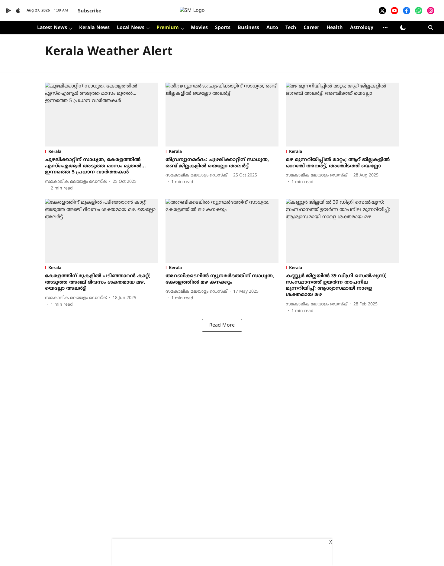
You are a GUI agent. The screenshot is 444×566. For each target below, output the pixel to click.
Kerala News (94, 28)
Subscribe (89, 11)
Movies (199, 28)
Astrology (361, 28)
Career (311, 28)
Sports (222, 28)
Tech (290, 28)
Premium (167, 28)
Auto (272, 28)
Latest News (52, 28)
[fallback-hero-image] (101, 114)
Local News (130, 28)
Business (248, 28)
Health (335, 28)
